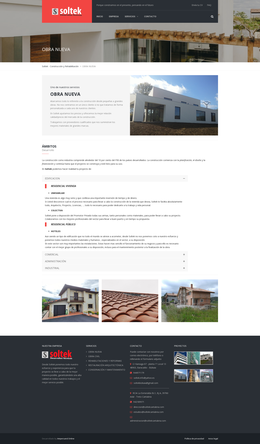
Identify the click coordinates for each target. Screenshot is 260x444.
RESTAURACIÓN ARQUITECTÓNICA (105, 365)
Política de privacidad (194, 438)
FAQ (209, 5)
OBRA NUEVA (95, 351)
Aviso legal (213, 438)
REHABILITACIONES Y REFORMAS (105, 360)
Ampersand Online (65, 438)
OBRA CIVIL (94, 356)
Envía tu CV (197, 5)
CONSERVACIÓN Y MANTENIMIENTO (106, 369)
